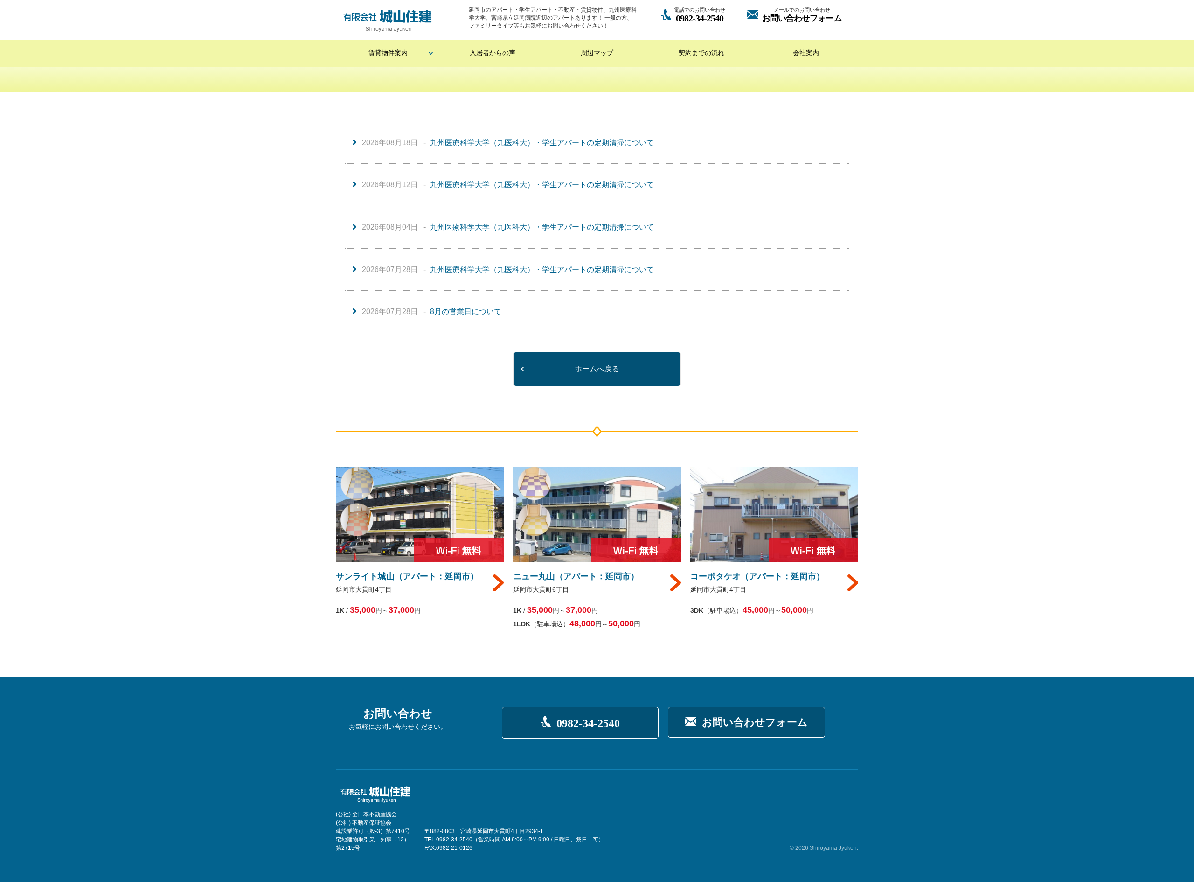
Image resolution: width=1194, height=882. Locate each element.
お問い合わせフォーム (755, 722)
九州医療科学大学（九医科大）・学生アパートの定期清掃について (542, 143)
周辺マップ (597, 52)
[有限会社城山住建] (387, 21)
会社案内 (806, 52)
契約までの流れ (701, 52)
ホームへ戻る (597, 369)
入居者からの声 (492, 52)
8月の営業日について (465, 311)
